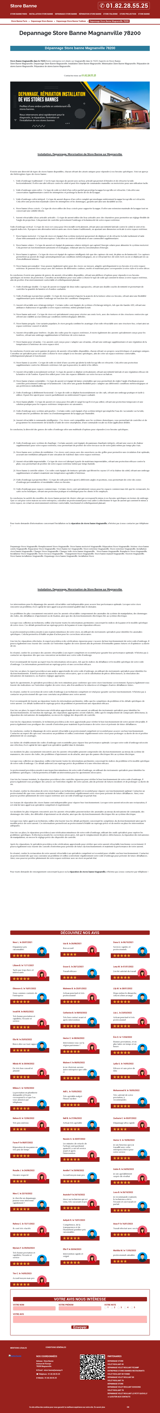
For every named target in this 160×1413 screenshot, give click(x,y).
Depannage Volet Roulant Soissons (124, 1387)
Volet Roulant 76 (116, 1381)
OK (128, 1407)
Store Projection (128, 14)
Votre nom (18, 1305)
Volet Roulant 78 (116, 1390)
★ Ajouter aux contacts (119, 1397)
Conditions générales (56, 1347)
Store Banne (144, 14)
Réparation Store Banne (90, 14)
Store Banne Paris (18, 14)
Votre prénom (66, 1305)
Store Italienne (110, 14)
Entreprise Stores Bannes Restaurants (126, 1371)
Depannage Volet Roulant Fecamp (123, 1368)
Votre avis (18, 1314)
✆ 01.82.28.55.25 (124, 5)
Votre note (110, 1305)
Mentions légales (18, 1348)
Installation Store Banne (41, 14)
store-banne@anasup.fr (53, 1370)
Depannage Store (115, 1361)
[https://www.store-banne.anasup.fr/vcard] (92, 1367)
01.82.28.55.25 (54, 1374)
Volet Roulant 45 (116, 1364)
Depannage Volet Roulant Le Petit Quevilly (127, 1394)
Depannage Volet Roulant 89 (121, 1377)
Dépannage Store (115, 1384)
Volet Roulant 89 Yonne (119, 1374)
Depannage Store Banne (66, 14)
